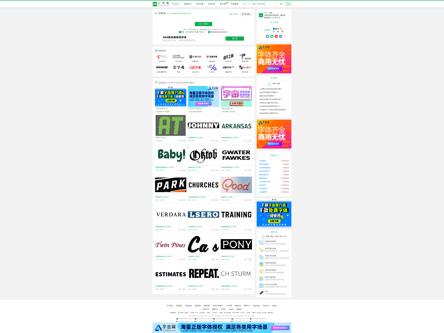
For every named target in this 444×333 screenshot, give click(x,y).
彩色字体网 (227, 313)
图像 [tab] (267, 236)
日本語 (223, 309)
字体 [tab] (263, 236)
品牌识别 (187, 4)
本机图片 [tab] (235, 14)
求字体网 (180, 313)
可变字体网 (235, 313)
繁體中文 (215, 309)
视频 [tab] (278, 83)
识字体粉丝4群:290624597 (241, 318)
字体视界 (202, 313)
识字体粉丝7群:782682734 (204, 321)
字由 (266, 292)
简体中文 (206, 309)
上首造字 (214, 313)
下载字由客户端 (161, 109)
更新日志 (238, 306)
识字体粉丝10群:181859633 (259, 321)
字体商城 (234, 4)
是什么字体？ (161, 138)
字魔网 (253, 313)
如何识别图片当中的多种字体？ (271, 99)
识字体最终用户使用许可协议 (195, 32)
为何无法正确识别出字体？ (269, 103)
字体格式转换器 (270, 241)
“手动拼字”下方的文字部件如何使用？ (273, 110)
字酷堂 (208, 313)
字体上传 (265, 306)
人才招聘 (228, 306)
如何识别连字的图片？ (268, 96)
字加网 (221, 313)
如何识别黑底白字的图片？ (269, 92)
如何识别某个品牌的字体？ (269, 113)
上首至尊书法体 (264, 182)
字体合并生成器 (270, 256)
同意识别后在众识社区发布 (219, 32)
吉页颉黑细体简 (264, 168)
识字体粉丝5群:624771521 (259, 318)
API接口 (274, 306)
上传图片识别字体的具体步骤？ (271, 89)
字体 (244, 4)
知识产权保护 (218, 306)
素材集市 (270, 313)
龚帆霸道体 (263, 178)
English (231, 309)
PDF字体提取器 (270, 277)
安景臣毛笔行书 (264, 171)
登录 (281, 4)
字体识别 (175, 4)
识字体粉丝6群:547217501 (185, 321)
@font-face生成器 (271, 284)
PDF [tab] (285, 236)
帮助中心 (247, 306)
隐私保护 (207, 306)
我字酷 (264, 313)
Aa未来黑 (262, 185)
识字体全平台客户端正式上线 (180, 13)
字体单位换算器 (270, 263)
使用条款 (197, 306)
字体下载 (199, 4)
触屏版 (239, 309)
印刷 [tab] (276, 236)
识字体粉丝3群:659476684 (223, 318)
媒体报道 (188, 306)
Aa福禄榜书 (263, 192)
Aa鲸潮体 (262, 161)
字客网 (192, 313)
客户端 (223, 4)
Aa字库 (242, 313)
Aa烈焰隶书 (263, 189)
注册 (288, 4)
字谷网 (248, 313)
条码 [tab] (280, 236)
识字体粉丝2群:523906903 (204, 318)
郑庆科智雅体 (264, 164)
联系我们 (179, 306)
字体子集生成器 (270, 249)
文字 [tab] (269, 83)
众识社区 (211, 4)
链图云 (187, 313)
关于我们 (170, 306)
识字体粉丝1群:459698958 (186, 318)
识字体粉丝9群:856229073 (241, 321)
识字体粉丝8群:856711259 (222, 321)
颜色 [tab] (272, 236)
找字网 (259, 313)
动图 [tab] (274, 83)
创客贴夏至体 (264, 175)
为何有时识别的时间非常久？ (270, 106)
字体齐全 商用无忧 (195, 109)
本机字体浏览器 (270, 270)
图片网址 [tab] (247, 14)
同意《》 (193, 32)
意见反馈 (256, 306)
